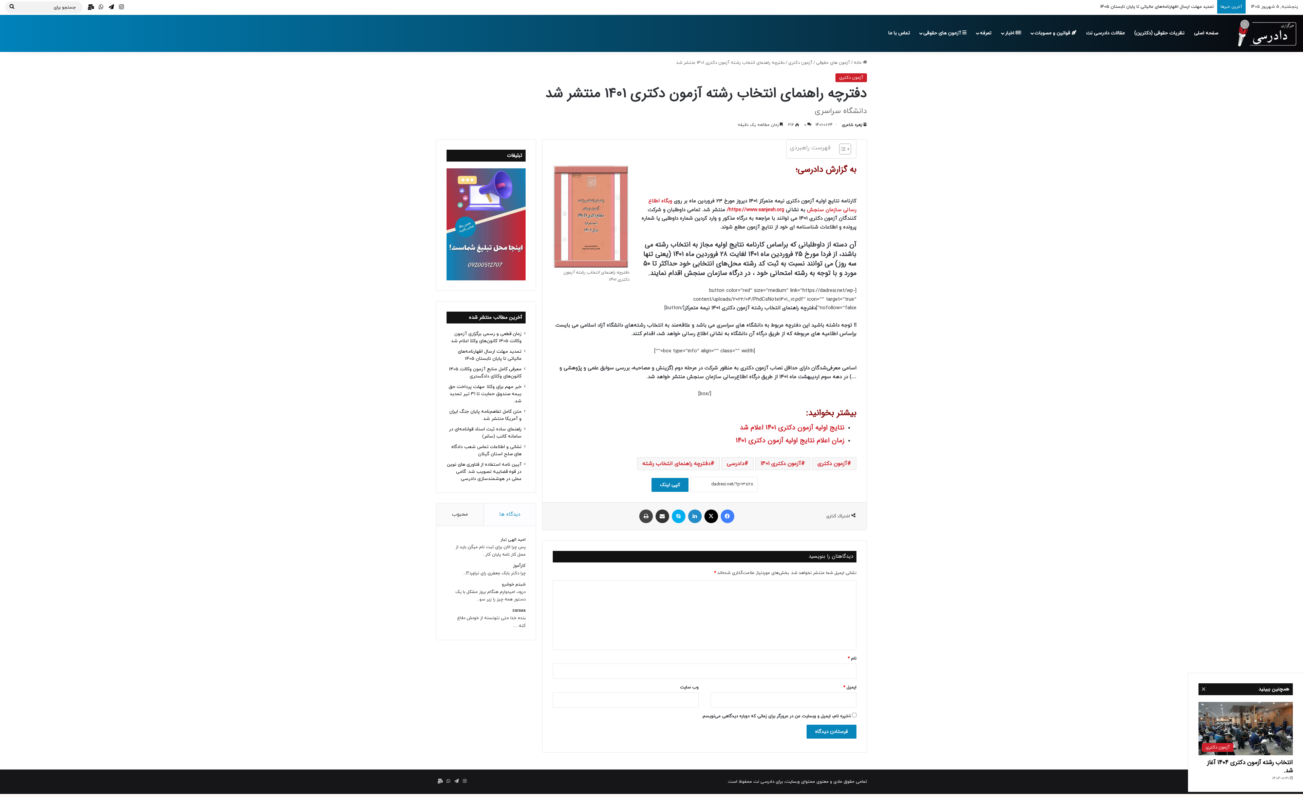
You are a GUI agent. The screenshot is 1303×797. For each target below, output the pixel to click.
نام (852, 658)
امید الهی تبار (513, 540)
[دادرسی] (1264, 33)
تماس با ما (899, 33)
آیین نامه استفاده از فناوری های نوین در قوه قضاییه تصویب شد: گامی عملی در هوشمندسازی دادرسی (484, 471)
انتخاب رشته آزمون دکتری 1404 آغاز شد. (1250, 766)
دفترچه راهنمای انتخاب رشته (676, 463)
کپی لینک (670, 485)
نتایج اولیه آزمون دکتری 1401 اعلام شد (792, 427)
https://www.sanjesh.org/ (755, 210)
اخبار (1010, 33)
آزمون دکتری (800, 63)
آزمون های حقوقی (942, 33)
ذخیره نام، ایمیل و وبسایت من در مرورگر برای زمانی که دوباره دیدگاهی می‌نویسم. (776, 716)
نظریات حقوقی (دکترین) (1159, 33)
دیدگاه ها (509, 514)
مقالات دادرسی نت (1105, 33)
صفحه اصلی (1206, 33)
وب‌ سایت (689, 687)
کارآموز (519, 566)
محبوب (460, 514)
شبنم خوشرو (514, 584)
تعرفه (986, 33)
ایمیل (849, 687)
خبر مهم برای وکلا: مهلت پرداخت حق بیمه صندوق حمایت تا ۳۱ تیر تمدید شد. (485, 394)
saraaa (519, 611)
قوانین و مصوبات (1053, 33)
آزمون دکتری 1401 (781, 463)
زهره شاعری (852, 125)
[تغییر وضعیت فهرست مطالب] (841, 149)
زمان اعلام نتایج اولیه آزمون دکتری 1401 (790, 440)
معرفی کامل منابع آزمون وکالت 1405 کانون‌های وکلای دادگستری (1154, 7)
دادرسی (735, 463)
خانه (858, 63)
